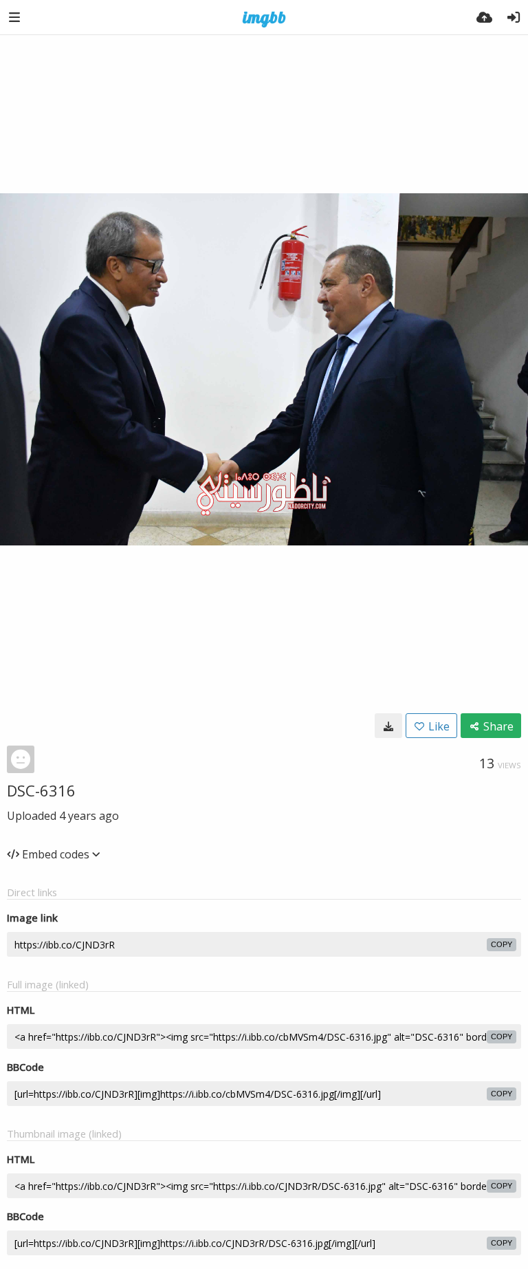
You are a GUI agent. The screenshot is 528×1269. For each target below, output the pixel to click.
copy (501, 944)
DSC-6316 (41, 790)
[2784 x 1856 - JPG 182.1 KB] (388, 725)
